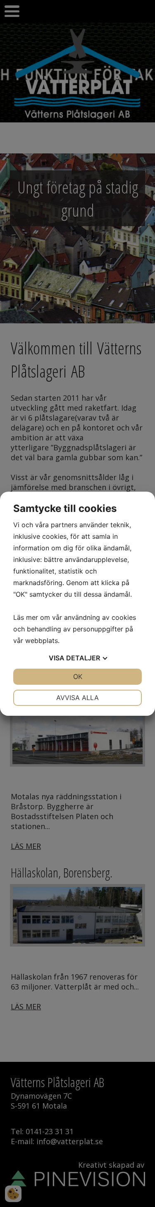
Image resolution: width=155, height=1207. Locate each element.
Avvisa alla (77, 697)
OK (77, 676)
